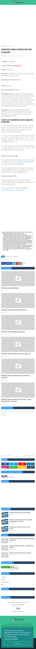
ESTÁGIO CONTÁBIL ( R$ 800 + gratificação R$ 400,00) (21, 546)
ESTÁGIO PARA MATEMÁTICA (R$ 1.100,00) (20, 553)
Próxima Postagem (29, 455)
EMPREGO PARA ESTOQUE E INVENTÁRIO (19, 512)
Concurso (18, 577)
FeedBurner (21, 611)
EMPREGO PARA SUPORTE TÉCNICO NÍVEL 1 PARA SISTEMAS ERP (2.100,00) (16, 400)
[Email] (20, 263)
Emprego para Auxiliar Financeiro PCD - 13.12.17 (20, 527)
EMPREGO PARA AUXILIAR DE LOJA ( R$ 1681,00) (15, 354)
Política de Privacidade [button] (11, 639)
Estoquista (15, 256)
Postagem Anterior (6, 455)
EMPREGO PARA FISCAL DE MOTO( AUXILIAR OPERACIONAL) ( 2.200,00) (20, 520)
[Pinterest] (17, 263)
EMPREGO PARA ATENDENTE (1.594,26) (13, 332)
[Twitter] (14, 263)
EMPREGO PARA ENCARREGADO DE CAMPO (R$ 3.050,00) (15, 376)
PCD (18, 584)
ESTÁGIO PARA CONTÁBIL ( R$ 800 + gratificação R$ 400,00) (22, 539)
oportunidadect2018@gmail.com (16, 162)
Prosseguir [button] (17, 643)
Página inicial (4, 46)
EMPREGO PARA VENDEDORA (10, 288)
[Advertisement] (18, 25)
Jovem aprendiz (18, 582)
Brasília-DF (11, 46)
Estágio (18, 579)
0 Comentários (22, 56)
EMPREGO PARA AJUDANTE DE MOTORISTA (14, 310)
